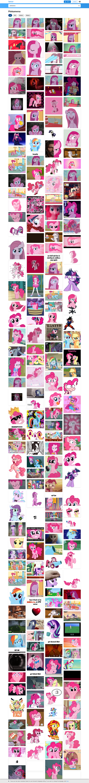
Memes (28, 15)
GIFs (15, 15)
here (67, 781)
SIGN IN (74, 1)
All (10, 15)
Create (68, 1)
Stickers (21, 15)
